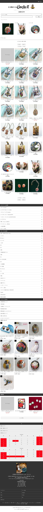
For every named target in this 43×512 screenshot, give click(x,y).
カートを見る (24, 490)
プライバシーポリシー (31, 502)
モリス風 (16, 22)
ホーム (2, 19)
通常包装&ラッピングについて (6, 311)
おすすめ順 (19, 41)
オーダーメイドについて (5, 318)
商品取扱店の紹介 (4, 308)
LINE (1, 492)
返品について (18, 502)
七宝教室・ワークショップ (5, 306)
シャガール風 (31, 22)
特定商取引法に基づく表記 (24, 502)
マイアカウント (3, 490)
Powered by (15, 509)
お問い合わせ (2, 499)
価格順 (22, 41)
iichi (22, 497)
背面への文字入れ (4, 315)
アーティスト (5, 19)
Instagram (23, 492)
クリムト (3, 22)
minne (1, 497)
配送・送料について (13, 502)
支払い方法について (7, 502)
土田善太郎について (4, 301)
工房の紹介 (2, 304)
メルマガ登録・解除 (37, 502)
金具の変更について (4, 313)
